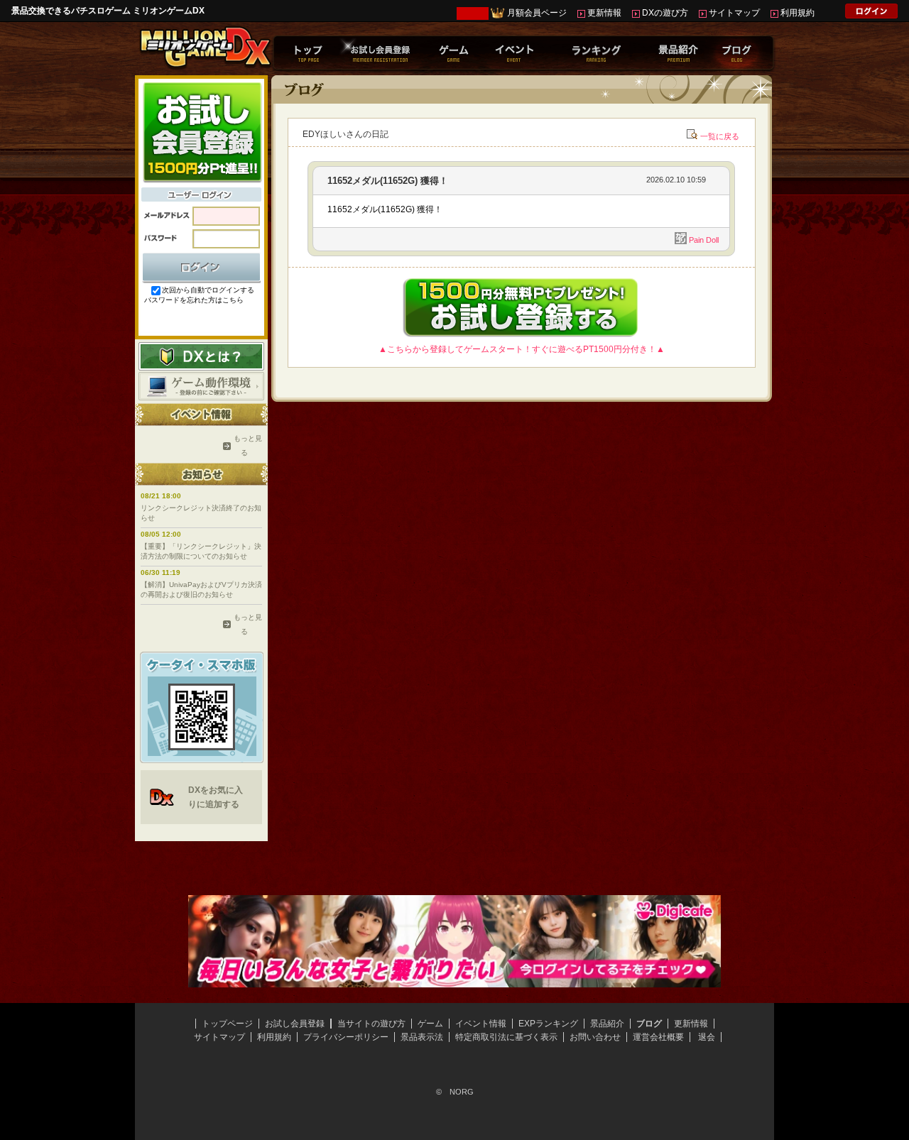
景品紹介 (607, 1024)
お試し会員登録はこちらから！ (201, 131)
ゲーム (430, 1024)
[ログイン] (871, 13)
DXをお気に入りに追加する (215, 797)
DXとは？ (201, 356)
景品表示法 (422, 1037)
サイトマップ (734, 13)
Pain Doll (704, 240)
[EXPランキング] (596, 52)
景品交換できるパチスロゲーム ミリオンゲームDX (108, 11)
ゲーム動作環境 (201, 386)
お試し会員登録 (295, 1024)
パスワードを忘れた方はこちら (194, 300)
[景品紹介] (678, 52)
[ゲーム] (453, 52)
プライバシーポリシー (345, 1037)
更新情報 (604, 13)
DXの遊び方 (665, 13)
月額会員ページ (537, 13)
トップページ (227, 1024)
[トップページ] (308, 52)
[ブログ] (737, 52)
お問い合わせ (595, 1037)
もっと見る (244, 445)
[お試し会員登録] (379, 52)
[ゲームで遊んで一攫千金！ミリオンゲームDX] (205, 66)
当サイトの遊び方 (371, 1024)
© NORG (455, 1091)
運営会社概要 (658, 1037)
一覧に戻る (719, 136)
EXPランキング (548, 1024)
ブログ (649, 1024)
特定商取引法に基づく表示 (506, 1037)
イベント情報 (480, 1024)
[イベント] (514, 52)
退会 (706, 1037)
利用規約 (797, 13)
